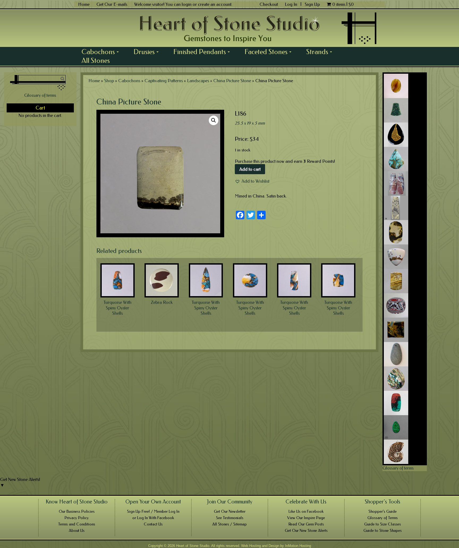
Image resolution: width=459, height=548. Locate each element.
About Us (76, 530)
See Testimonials (229, 517)
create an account (214, 4)
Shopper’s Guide (382, 511)
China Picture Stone (232, 80)
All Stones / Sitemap (229, 524)
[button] (252, 181)
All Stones (96, 60)
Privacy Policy (77, 517)
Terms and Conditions (76, 524)
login (187, 4)
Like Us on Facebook (306, 511)
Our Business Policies (77, 511)
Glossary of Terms (382, 517)
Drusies (148, 52)
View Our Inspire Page (306, 517)
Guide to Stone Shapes (382, 530)
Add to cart (250, 169)
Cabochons (102, 52)
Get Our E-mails (111, 4)
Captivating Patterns (163, 80)
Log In (291, 4)
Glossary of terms (40, 95)
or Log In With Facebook (153, 517)
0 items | (343, 4)
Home (84, 4)
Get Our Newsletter (229, 511)
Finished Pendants (203, 52)
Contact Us (153, 524)
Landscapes (198, 80)
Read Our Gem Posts (306, 524)
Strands (321, 52)
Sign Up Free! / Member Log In (153, 511)
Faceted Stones (270, 52)
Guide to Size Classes (382, 524)
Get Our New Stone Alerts (306, 530)
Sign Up (312, 4)
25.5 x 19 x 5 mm (250, 123)
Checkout (269, 4)
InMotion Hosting (298, 546)
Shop (109, 80)
